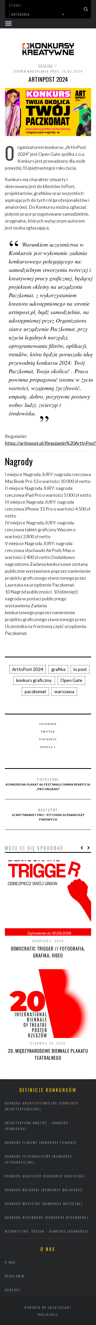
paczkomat (35, 691)
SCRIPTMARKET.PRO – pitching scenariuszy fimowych (48, 814)
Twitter (48, 731)
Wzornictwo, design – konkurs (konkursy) (47, 1231)
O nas (10, 1262)
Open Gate (71, 680)
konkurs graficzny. (34, 680)
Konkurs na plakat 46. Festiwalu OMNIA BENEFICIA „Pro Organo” (48, 784)
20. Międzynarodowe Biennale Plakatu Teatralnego (48, 1054)
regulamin (15, 1276)
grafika (45, 65)
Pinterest (48, 739)
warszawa (64, 691)
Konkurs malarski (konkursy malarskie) (44, 1190)
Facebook (48, 723)
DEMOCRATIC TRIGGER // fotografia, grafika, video (48, 952)
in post (80, 669)
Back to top (46, 1314)
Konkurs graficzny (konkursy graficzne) (45, 1176)
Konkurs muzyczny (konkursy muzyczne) (44, 1203)
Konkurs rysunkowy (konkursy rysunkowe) (47, 1217)
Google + (48, 746)
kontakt (13, 1290)
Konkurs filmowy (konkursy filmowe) (41, 1142)
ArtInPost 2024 (27, 669)
